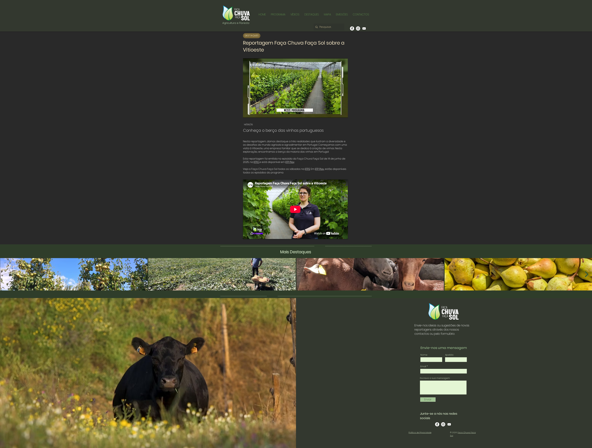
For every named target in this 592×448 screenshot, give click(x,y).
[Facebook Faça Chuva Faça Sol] (437, 424)
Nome (423, 355)
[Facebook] (352, 28)
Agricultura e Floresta (235, 23)
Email (423, 366)
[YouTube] (364, 28)
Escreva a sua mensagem (435, 378)
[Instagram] (358, 28)
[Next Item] (586, 274)
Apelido (449, 355)
